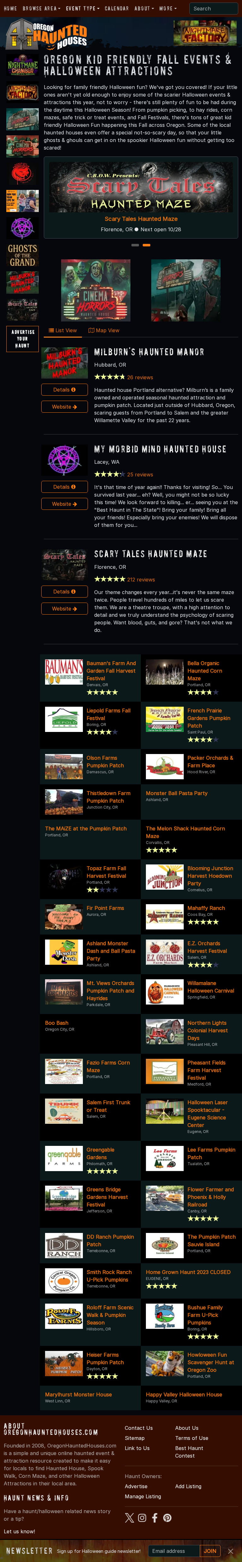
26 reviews (140, 377)
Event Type (81, 8)
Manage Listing (143, 1496)
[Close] (230, 1551)
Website (62, 407)
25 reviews (140, 474)
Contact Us (139, 1428)
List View (65, 330)
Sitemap (135, 1438)
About (142, 8)
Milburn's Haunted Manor (149, 351)
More (166, 8)
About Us (187, 1428)
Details (62, 389)
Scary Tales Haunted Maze (140, 218)
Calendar (117, 8)
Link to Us (137, 1448)
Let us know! (19, 1531)
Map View (106, 330)
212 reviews (141, 579)
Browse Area (40, 8)
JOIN (210, 1551)
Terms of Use (191, 1438)
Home (10, 8)
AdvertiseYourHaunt (23, 338)
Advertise (136, 1486)
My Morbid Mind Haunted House (160, 448)
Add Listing (188, 1486)
